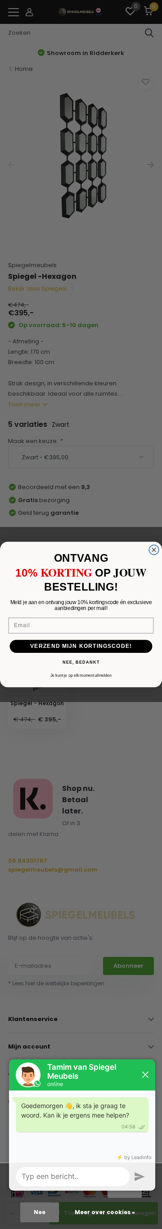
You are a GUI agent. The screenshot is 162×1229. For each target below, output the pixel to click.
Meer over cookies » (105, 1212)
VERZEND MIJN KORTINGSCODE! (81, 646)
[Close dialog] (154, 550)
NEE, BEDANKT (81, 663)
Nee (39, 1212)
